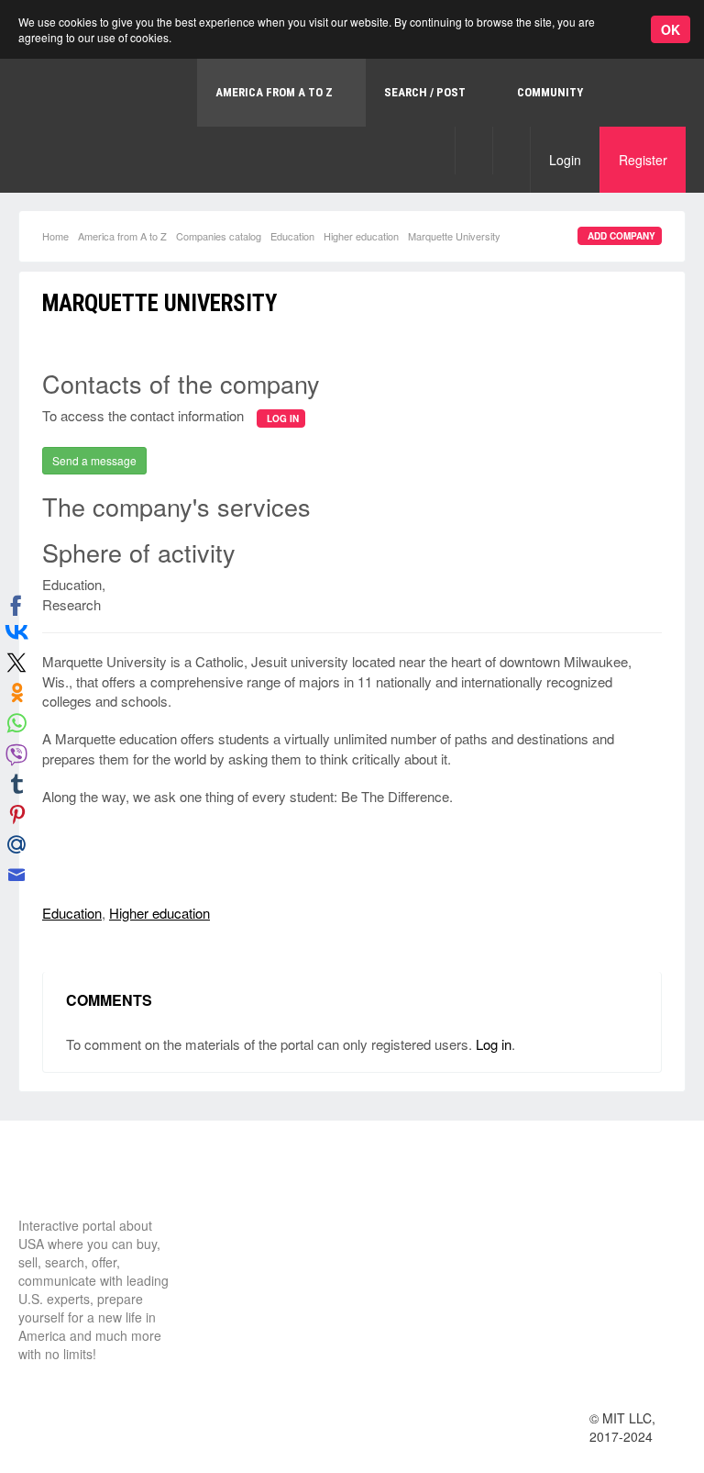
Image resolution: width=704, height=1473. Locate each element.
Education (292, 236)
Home (55, 236)
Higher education (361, 236)
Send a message (94, 460)
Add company (621, 235)
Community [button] (550, 92)
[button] (473, 150)
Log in (494, 1044)
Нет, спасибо (343, 68)
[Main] (87, 1182)
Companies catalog (218, 236)
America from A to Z (122, 236)
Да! (435, 68)
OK (670, 29)
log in (283, 418)
